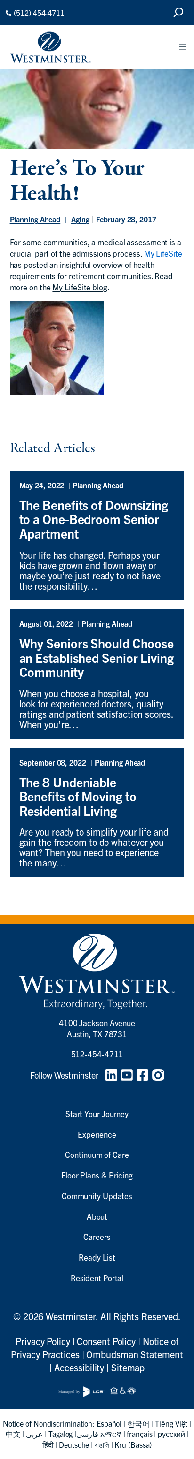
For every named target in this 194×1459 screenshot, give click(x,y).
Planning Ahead (35, 219)
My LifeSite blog (79, 287)
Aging (80, 219)
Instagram (158, 1075)
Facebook (142, 1075)
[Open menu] (182, 47)
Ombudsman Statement (134, 1354)
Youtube (127, 1075)
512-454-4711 (97, 1054)
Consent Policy (106, 1341)
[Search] (178, 12)
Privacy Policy (43, 1341)
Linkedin (111, 1075)
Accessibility (79, 1367)
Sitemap (128, 1367)
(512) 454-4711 (39, 12)
